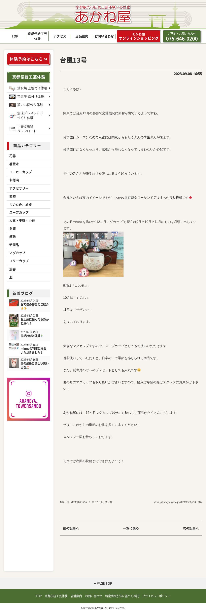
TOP (15, 36)
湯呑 (12, 269)
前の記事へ (71, 528)
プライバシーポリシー (156, 596)
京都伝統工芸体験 (28, 77)
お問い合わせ (104, 36)
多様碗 (14, 180)
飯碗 (12, 236)
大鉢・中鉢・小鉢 (22, 220)
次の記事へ (191, 528)
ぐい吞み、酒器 (20, 204)
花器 (12, 156)
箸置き (14, 164)
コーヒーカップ (20, 172)
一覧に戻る (131, 528)
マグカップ (17, 252)
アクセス (59, 36)
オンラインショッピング (139, 36)
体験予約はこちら (27, 59)
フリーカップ (19, 261)
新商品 (14, 244)
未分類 (108, 502)
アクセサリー (19, 188)
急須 (12, 228)
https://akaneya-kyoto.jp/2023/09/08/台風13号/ (177, 502)
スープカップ (19, 212)
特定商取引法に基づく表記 (122, 596)
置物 (12, 196)
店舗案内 (81, 36)
